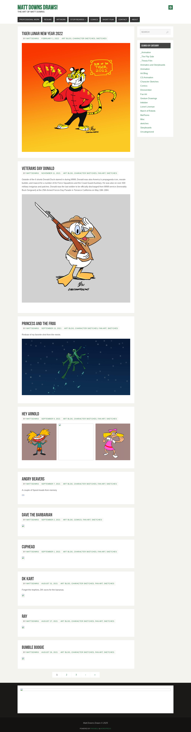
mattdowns (32, 38)
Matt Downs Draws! (38, 7)
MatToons (144, 115)
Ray (24, 616)
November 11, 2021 (51, 173)
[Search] (167, 32)
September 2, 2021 (50, 520)
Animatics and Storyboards (152, 65)
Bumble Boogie (33, 647)
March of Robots (147, 111)
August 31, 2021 (49, 584)
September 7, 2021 (50, 484)
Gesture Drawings (148, 98)
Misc (142, 119)
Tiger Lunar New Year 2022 (42, 33)
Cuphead (28, 546)
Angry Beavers (33, 478)
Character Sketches (84, 38)
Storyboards (146, 128)
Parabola (95, 729)
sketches (101, 38)
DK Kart (28, 578)
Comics (78, 520)
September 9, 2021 (50, 419)
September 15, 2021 (51, 328)
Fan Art (102, 173)
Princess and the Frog (39, 323)
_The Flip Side (147, 56)
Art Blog (66, 38)
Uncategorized (147, 132)
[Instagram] (170, 7)
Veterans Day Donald (38, 168)
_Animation (145, 52)
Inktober (144, 102)
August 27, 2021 (49, 621)
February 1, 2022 (50, 38)
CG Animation (146, 77)
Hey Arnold (30, 413)
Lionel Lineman (147, 107)
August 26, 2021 (49, 652)
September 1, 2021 (50, 552)
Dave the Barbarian (37, 514)
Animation (145, 69)
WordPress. (106, 729)
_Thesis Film (146, 61)
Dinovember (146, 90)
